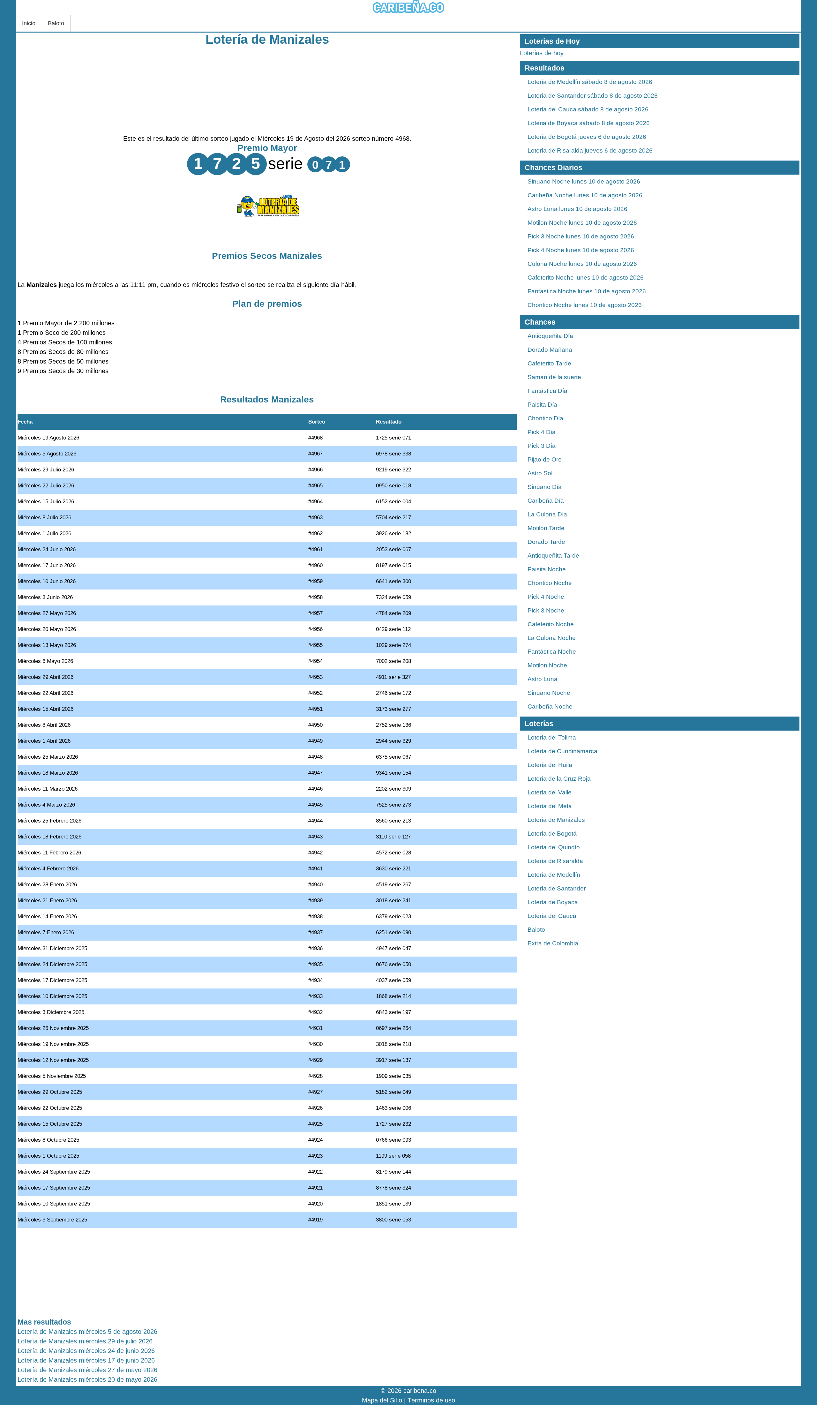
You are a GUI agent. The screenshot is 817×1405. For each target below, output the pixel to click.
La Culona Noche (552, 638)
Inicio (28, 23)
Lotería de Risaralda (555, 861)
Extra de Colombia (553, 943)
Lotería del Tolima (552, 737)
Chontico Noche (550, 583)
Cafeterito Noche (551, 624)
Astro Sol (540, 473)
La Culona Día (547, 514)
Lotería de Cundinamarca (562, 751)
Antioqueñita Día (550, 336)
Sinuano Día (545, 487)
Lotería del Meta (550, 806)
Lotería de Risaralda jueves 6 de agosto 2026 (590, 150)
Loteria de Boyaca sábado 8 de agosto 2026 (589, 123)
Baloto (56, 23)
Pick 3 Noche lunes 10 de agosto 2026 (581, 236)
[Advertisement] (267, 89)
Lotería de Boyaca (553, 902)
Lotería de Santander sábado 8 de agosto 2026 (593, 95)
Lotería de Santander (557, 888)
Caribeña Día (546, 500)
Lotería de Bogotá (552, 833)
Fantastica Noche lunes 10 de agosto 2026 (587, 291)
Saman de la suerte (554, 377)
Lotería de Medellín (554, 874)
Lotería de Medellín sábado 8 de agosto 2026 (590, 82)
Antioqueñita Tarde (553, 555)
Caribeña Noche (550, 706)
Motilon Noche (547, 665)
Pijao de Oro (545, 459)
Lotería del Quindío (554, 847)
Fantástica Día (547, 390)
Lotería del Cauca (552, 916)
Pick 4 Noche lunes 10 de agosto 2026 (581, 250)
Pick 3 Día (542, 445)
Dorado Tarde (546, 541)
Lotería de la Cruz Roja (559, 778)
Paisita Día (542, 404)
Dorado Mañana (550, 349)
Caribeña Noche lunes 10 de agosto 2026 (585, 195)
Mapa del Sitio (382, 1400)
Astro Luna (543, 679)
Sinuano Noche (549, 692)
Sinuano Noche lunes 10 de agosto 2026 (584, 181)
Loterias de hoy (542, 52)
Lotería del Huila (550, 765)
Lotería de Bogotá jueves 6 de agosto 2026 (587, 136)
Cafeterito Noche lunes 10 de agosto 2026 (586, 277)
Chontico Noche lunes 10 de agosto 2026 (585, 305)
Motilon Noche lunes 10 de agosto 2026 (582, 222)
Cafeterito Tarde (549, 363)
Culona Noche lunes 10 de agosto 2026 (582, 263)
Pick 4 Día (542, 432)
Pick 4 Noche (546, 596)
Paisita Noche (547, 569)
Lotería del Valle (550, 792)
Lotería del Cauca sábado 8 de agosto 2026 (588, 109)
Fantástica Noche (552, 651)
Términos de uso (431, 1400)
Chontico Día (545, 418)
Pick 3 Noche (546, 610)
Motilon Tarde (546, 528)
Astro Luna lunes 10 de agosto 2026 (577, 209)
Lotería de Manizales (267, 39)
